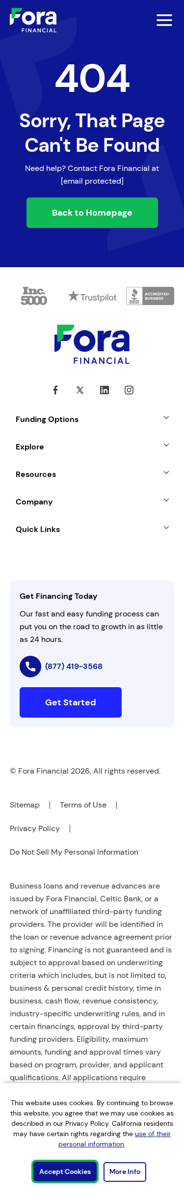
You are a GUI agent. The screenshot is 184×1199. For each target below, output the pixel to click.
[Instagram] (129, 397)
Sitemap (25, 805)
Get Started (70, 702)
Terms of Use (83, 805)
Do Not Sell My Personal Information (74, 852)
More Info (124, 1171)
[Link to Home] (33, 20)
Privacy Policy (35, 828)
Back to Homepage (92, 213)
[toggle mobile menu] (157, 20)
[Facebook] (55, 397)
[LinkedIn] (104, 397)
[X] (80, 397)
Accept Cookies (65, 1171)
